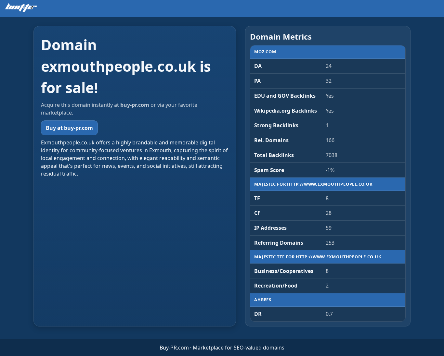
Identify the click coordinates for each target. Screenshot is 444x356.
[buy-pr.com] (21, 7)
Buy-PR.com (174, 347)
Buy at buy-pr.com (69, 127)
